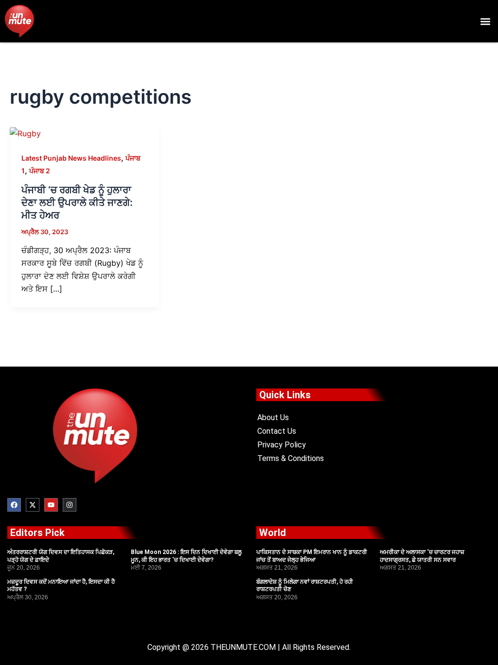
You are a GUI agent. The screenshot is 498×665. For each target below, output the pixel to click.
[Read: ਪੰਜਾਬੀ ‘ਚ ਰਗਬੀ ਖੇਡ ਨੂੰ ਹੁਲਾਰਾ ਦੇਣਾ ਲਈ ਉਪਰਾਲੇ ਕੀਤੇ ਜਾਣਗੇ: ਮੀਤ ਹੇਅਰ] (25, 132)
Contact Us (276, 431)
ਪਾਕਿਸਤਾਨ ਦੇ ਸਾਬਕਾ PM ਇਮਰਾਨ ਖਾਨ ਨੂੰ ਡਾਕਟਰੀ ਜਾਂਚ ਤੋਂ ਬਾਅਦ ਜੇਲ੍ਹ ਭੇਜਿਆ (311, 556)
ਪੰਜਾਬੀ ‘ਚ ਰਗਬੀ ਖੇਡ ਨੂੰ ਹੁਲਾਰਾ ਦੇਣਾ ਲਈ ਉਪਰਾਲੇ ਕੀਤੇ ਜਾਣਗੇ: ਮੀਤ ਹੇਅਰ (77, 202)
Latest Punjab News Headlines (71, 158)
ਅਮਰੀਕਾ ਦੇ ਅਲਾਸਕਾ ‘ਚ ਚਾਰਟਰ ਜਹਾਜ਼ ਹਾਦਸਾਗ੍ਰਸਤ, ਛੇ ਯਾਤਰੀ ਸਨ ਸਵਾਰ (422, 556)
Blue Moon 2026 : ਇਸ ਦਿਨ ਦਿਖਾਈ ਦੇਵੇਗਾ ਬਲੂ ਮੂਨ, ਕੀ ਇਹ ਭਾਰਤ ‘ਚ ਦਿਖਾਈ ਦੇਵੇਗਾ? (186, 556)
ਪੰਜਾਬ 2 (39, 170)
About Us (273, 417)
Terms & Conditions (290, 458)
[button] (485, 21)
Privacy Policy (281, 444)
